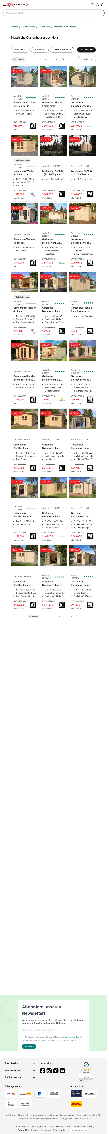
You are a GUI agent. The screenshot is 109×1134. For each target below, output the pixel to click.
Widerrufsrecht (63, 1127)
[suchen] (101, 13)
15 (57, 59)
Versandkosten (59, 1115)
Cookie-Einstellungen (28, 1130)
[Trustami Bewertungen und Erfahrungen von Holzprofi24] (86, 1072)
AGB (51, 1127)
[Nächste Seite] (63, 59)
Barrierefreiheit (60, 1130)
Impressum (42, 1127)
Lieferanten (45, 1130)
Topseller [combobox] (84, 59)
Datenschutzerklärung (83, 1127)
